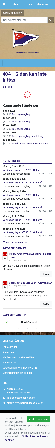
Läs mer (46, 274)
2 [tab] (11, 324)
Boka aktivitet (9, 347)
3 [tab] (16, 324)
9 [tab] (43, 324)
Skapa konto (44, 4)
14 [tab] (32, 328)
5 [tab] (25, 324)
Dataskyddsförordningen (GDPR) (19, 367)
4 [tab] (20, 324)
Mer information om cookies (17, 372)
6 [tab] (29, 324)
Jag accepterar (39, 419)
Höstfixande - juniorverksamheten (30, 143)
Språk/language (12, 12)
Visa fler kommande (16, 242)
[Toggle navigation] (6, 63)
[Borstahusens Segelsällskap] (25, 38)
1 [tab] (6, 324)
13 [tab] (27, 328)
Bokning (15, 4)
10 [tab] (48, 324)
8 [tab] (38, 324)
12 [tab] (22, 328)
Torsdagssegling (21, 114)
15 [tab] (36, 328)
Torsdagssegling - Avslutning (27, 136)
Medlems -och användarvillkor (18, 357)
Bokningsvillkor (10, 362)
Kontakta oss (9, 352)
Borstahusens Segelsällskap (27, 52)
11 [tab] (18, 328)
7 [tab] (34, 324)
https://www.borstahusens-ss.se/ (25, 402)
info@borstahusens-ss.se (21, 397)
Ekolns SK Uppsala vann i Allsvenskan (30, 282)
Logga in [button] (28, 4)
